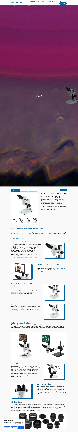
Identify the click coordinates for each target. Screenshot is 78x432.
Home (12, 5)
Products (38, 1)
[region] (13, 424)
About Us (61, 1)
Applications (32, 1)
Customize (7, 427)
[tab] (15, 190)
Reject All (13, 427)
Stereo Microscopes (23, 5)
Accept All (20, 427)
